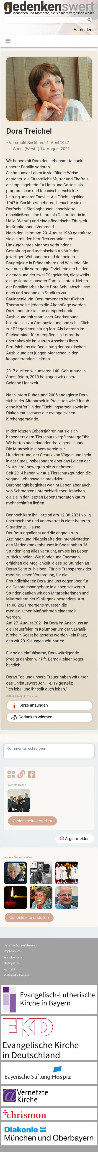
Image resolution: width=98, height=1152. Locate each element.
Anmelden (83, 29)
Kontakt (9, 969)
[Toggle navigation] (8, 41)
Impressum (12, 951)
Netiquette (11, 963)
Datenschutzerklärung (19, 945)
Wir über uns (12, 957)
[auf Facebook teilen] (31, 776)
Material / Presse (16, 975)
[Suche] (88, 20)
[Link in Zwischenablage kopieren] (21, 776)
